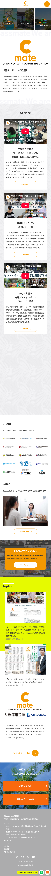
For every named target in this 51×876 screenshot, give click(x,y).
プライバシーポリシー (25, 861)
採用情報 (6, 849)
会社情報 (6, 846)
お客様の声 (7, 840)
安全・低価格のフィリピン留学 (16, 835)
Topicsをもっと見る (21, 753)
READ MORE (24, 184)
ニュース (6, 843)
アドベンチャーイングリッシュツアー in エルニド (22, 837)
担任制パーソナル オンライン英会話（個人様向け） (23, 832)
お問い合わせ (25, 786)
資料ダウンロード (25, 799)
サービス (6, 823)
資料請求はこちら (9, 852)
